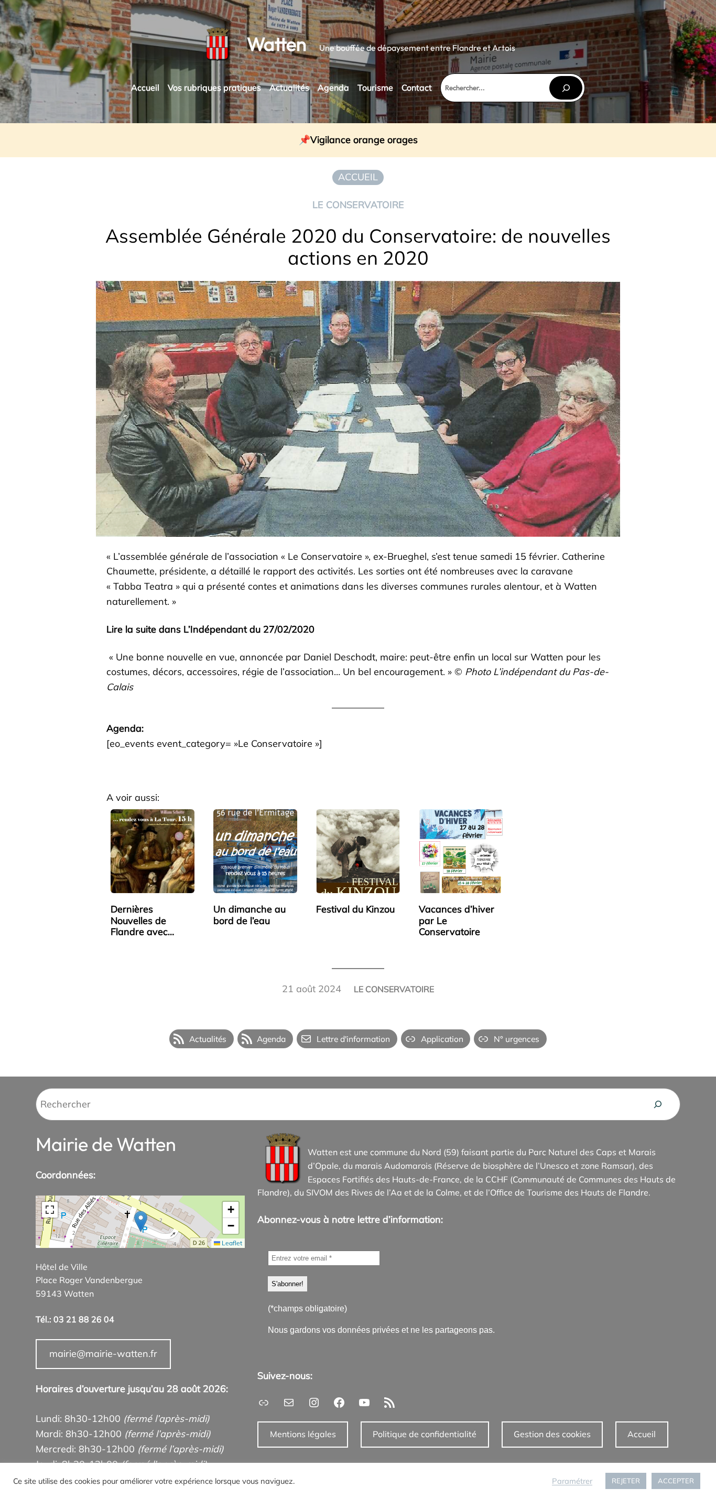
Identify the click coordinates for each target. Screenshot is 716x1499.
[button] (140, 1221)
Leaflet (231, 1243)
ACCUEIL (358, 177)
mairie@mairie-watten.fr (103, 1354)
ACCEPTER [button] (676, 1480)
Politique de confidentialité (424, 1434)
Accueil (641, 1434)
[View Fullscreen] (50, 1210)
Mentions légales (303, 1434)
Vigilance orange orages (364, 140)
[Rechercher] (565, 88)
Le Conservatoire (358, 205)
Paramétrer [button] (572, 1481)
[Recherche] (658, 1104)
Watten (277, 44)
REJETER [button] (626, 1480)
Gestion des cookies (552, 1434)
